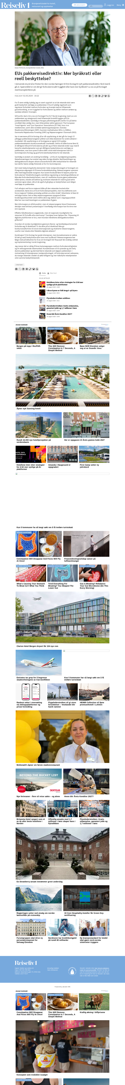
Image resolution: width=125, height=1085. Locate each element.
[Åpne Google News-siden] (108, 95)
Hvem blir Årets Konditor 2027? (59, 314)
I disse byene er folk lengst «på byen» (62, 290)
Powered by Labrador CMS (62, 987)
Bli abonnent (79, 5)
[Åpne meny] (120, 5)
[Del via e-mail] (99, 95)
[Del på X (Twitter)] (93, 95)
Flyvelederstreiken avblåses (58, 298)
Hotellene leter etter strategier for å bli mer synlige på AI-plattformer (65, 283)
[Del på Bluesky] (105, 95)
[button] (42, 274)
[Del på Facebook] (89, 95)
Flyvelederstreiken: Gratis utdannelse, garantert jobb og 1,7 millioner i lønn (63, 307)
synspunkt (19, 265)
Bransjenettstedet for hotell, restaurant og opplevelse (44, 5)
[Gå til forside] (15, 5)
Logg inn (110, 5)
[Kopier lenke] (102, 95)
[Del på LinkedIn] (96, 95)
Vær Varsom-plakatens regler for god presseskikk (94, 969)
